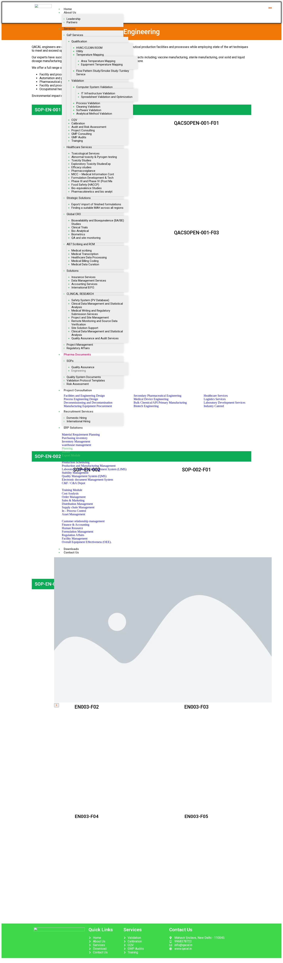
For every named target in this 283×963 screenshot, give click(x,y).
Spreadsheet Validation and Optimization (106, 97)
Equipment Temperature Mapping (102, 64)
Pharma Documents (77, 354)
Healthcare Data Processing (89, 257)
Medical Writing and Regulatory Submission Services (90, 312)
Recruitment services (78, 411)
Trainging (77, 140)
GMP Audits (78, 137)
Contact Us (71, 552)
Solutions (73, 270)
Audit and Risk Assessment (88, 127)
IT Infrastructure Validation (98, 93)
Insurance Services (83, 277)
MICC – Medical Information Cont (92, 174)
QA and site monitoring (85, 238)
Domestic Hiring (77, 418)
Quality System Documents (84, 377)
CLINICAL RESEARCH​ (80, 294)
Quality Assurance (82, 367)
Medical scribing (81, 250)
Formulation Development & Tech (92, 177)
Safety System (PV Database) (90, 300)
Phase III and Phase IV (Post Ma (91, 181)
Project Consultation (78, 390)
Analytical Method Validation (94, 113)
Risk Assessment (78, 384)
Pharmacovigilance (83, 171)
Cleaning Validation (88, 106)
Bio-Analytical (80, 231)
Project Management (80, 344)
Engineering (78, 370)
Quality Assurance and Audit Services (95, 338)
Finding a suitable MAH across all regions (97, 208)
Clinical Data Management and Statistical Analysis (97, 305)
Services (69, 28)
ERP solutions (73, 427)
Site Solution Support (84, 328)
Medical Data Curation (85, 264)
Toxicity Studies (81, 160)
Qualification (79, 41)
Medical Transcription (84, 254)
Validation (77, 80)
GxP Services (75, 35)
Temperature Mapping (90, 54)
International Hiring (78, 421)
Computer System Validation (94, 87)
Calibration (78, 123)
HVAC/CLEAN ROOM (89, 47)
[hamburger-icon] (270, 7)
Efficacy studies (81, 167)
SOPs (70, 361)
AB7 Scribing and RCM (81, 244)
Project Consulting (83, 130)
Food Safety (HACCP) (85, 184)
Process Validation (88, 103)
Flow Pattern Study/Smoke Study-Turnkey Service (102, 72)
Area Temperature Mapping (98, 61)
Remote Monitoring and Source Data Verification (94, 322)
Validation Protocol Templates (86, 380)
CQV (74, 120)
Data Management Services (88, 280)
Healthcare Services (79, 147)
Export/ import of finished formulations (96, 204)
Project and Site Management (90, 317)
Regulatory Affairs (78, 348)
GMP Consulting (81, 134)
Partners (72, 22)
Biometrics (78, 234)
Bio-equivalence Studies (86, 188)
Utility (79, 51)
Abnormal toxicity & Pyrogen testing (94, 157)
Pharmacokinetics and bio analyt (91, 191)
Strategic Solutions (79, 198)
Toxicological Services (85, 153)
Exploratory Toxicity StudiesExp (91, 164)
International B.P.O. (83, 287)
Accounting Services (84, 284)
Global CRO (74, 214)
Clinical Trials (79, 227)
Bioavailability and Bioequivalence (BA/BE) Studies (97, 222)
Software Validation (88, 110)
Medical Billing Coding (85, 261)
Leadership (73, 19)
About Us (70, 12)
